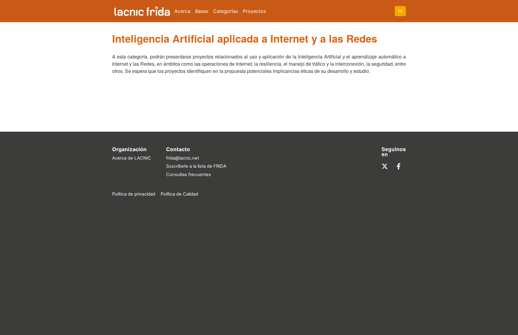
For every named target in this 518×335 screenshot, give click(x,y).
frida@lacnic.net (182, 158)
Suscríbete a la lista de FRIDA (196, 166)
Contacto (178, 149)
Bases (201, 11)
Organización (129, 149)
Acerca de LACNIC (131, 158)
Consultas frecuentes (188, 174)
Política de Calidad (179, 194)
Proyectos (254, 11)
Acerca (182, 11)
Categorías (225, 11)
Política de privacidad (133, 194)
